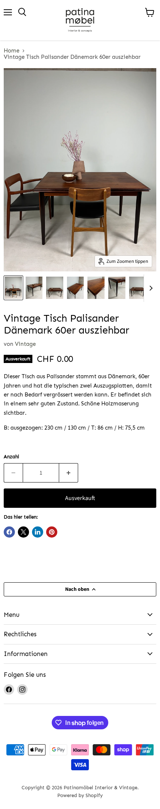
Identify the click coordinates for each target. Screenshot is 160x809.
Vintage (25, 344)
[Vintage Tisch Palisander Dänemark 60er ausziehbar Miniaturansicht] (13, 288)
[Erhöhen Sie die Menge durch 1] (68, 472)
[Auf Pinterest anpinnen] (51, 532)
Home (11, 51)
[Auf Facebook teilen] (9, 532)
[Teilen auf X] (23, 532)
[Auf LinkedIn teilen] (37, 532)
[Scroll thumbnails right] (150, 288)
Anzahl (11, 456)
